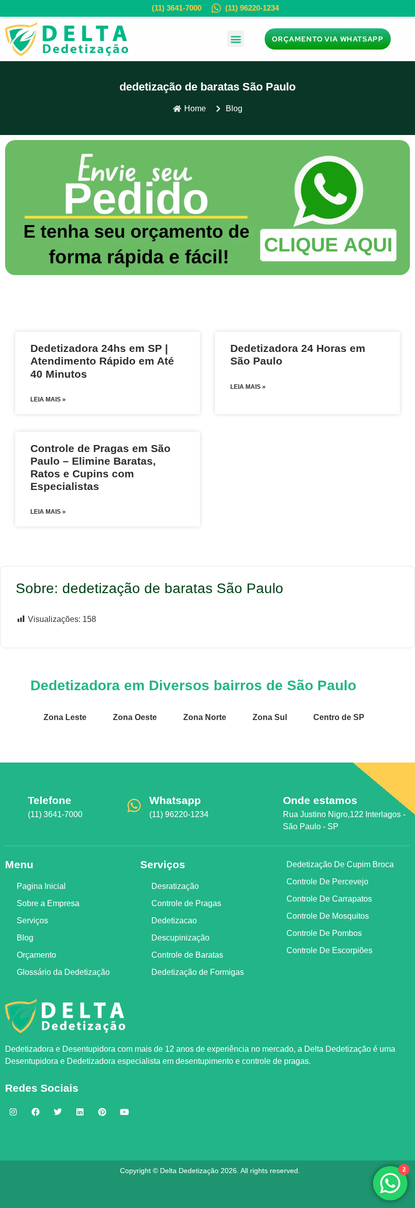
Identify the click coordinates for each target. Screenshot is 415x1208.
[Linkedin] (80, 1112)
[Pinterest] (102, 1112)
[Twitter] (58, 1112)
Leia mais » (48, 399)
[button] (235, 38)
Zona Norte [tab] (204, 717)
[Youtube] (124, 1112)
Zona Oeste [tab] (135, 717)
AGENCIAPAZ (225, 1191)
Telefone (49, 800)
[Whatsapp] (134, 805)
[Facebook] (35, 1112)
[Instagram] (13, 1112)
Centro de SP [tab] (338, 717)
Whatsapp (175, 800)
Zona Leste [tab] (65, 717)
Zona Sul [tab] (270, 717)
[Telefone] (12, 805)
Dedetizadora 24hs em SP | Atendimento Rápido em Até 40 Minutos (102, 360)
